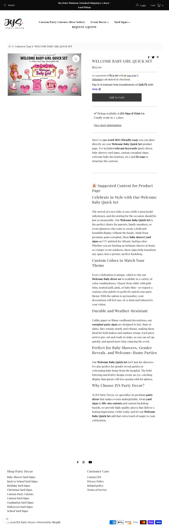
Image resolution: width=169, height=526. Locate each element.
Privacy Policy (95, 481)
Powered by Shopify (49, 522)
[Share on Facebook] (149, 57)
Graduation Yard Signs (20, 502)
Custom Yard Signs (18, 498)
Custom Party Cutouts (20, 494)
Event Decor (99, 22)
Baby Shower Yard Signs (21, 477)
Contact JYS (94, 477)
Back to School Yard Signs (22, 481)
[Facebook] (77, 462)
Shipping (97, 79)
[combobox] (28, 5)
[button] (124, 75)
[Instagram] (83, 462)
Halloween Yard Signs (20, 506)
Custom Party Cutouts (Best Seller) (62, 22)
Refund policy (95, 485)
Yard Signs (121, 22)
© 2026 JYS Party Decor (21, 522)
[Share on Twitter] (153, 57)
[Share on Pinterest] (158, 57)
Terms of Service (97, 489)
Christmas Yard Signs (19, 489)
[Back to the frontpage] (10, 46)
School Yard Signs (17, 511)
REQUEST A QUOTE (84, 27)
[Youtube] (90, 462)
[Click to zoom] (76, 58)
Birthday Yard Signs (18, 485)
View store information (107, 125)
